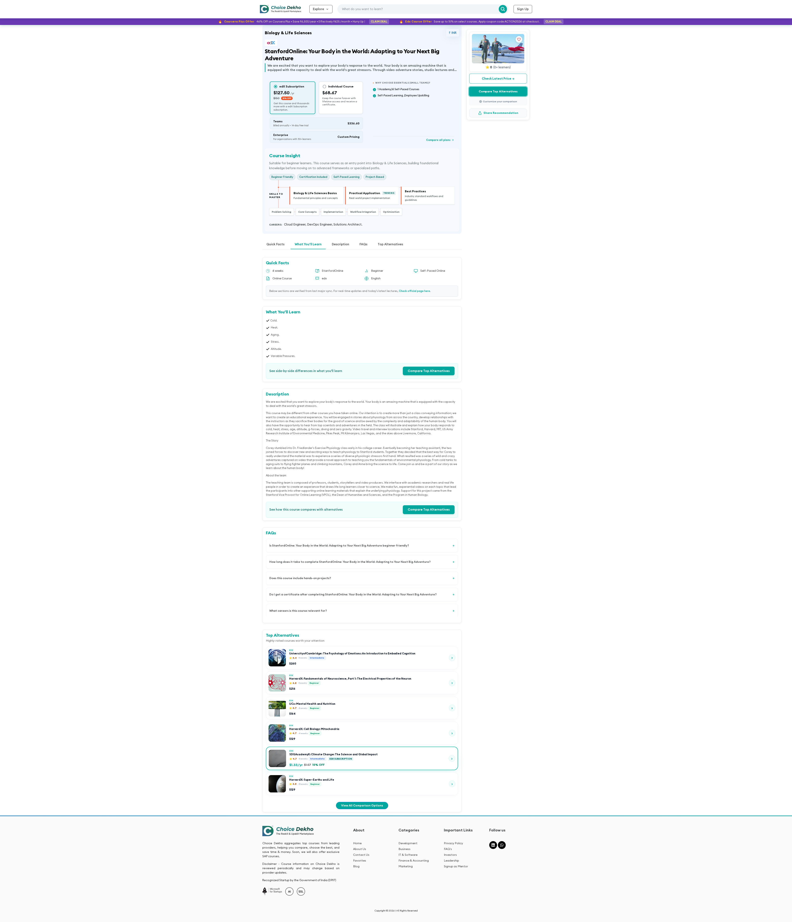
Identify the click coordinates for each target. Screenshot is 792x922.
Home (357, 843)
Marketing (405, 866)
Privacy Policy (453, 843)
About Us (359, 849)
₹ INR (452, 33)
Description (340, 244)
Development (407, 843)
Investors (450, 855)
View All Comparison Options (362, 805)
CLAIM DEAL (379, 21)
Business (404, 849)
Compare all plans (440, 140)
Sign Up (523, 9)
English (376, 278)
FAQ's (448, 849)
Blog (356, 866)
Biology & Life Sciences (288, 32)
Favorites (359, 860)
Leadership (451, 860)
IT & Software (407, 855)
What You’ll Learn (308, 244)
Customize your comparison (500, 101)
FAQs (363, 244)
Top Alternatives (390, 244)
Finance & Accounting (413, 860)
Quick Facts (275, 244)
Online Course (282, 278)
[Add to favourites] (519, 39)
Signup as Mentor (456, 866)
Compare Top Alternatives (429, 371)
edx (324, 278)
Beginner (377, 271)
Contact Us (361, 855)
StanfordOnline (332, 271)
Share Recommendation (500, 113)
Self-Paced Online (432, 271)
